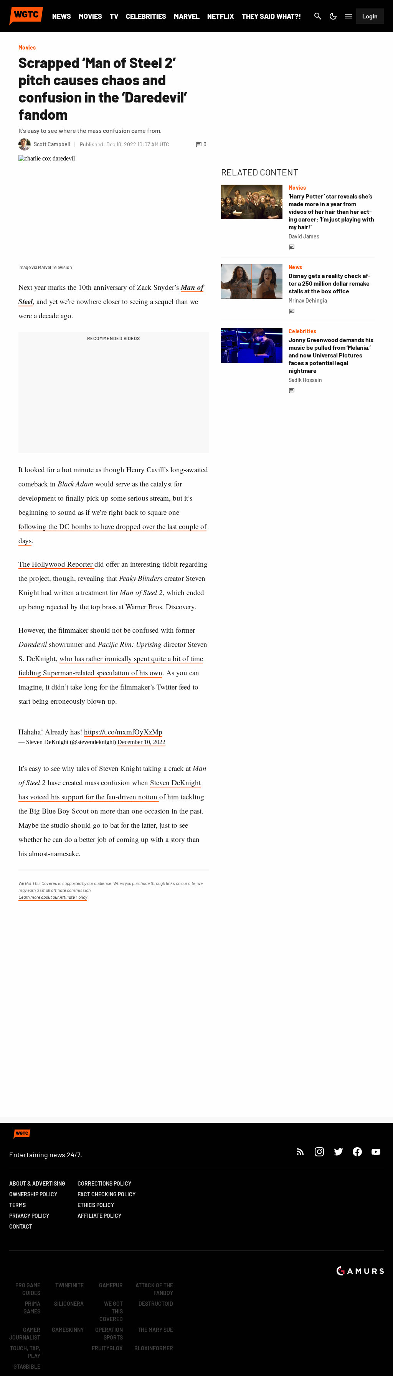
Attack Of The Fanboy (154, 1289)
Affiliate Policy (99, 1215)
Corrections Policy (104, 1183)
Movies (90, 16)
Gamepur (111, 1285)
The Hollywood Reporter (56, 564)
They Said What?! (271, 16)
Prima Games (31, 1307)
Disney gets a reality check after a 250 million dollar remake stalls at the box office (330, 283)
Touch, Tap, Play (25, 1352)
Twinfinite (69, 1285)
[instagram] (319, 1151)
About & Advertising (37, 1183)
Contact (20, 1226)
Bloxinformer (153, 1348)
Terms (17, 1205)
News (61, 16)
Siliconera (69, 1303)
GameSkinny (68, 1329)
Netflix (220, 16)
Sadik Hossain (305, 380)
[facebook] (357, 1151)
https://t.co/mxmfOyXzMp (123, 731)
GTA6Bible (26, 1366)
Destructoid (156, 1303)
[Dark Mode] (333, 16)
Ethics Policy (96, 1205)
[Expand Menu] (348, 16)
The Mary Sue (155, 1329)
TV (114, 16)
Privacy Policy (29, 1215)
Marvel (187, 16)
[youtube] (376, 1151)
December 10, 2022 (141, 742)
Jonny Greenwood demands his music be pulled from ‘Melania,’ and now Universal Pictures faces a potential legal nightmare (331, 355)
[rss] (300, 1151)
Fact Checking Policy (106, 1194)
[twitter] (338, 1151)
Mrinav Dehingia (308, 300)
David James (304, 236)
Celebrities (146, 16)
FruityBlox (107, 1348)
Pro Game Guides (27, 1289)
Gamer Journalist (24, 1333)
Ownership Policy (33, 1194)
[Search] (317, 16)
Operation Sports (109, 1333)
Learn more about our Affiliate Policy (52, 897)
